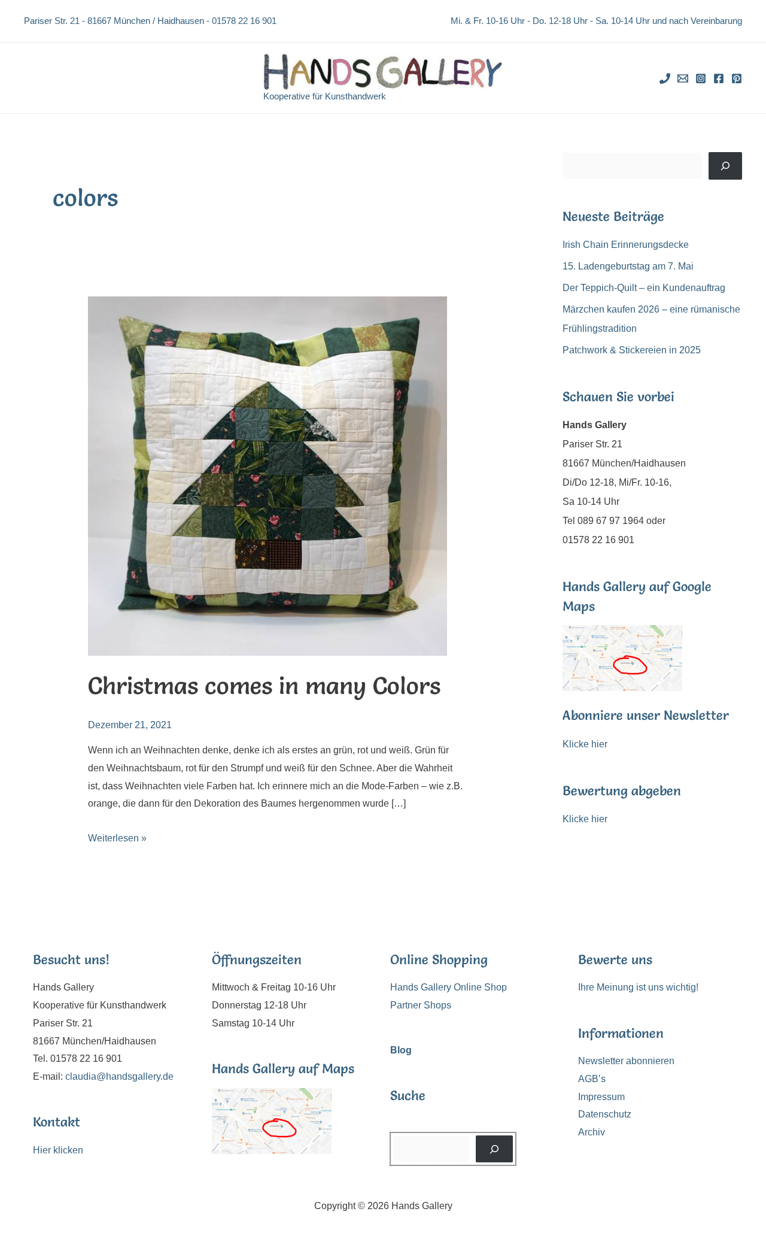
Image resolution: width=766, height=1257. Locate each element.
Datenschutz (604, 1114)
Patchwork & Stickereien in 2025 (632, 350)
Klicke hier (585, 744)
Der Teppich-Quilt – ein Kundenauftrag (644, 288)
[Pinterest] (736, 78)
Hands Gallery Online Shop (448, 987)
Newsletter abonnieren (626, 1061)
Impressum (601, 1097)
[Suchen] (725, 166)
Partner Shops (420, 1005)
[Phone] (664, 78)
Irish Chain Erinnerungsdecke (626, 245)
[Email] (682, 78)
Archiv (591, 1132)
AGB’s (592, 1079)
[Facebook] (718, 78)
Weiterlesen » (117, 838)
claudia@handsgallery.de (119, 1076)
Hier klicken (58, 1150)
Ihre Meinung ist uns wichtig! (638, 987)
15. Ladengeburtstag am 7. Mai (628, 266)
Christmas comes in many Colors (264, 685)
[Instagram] (700, 78)
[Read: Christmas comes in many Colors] (267, 475)
